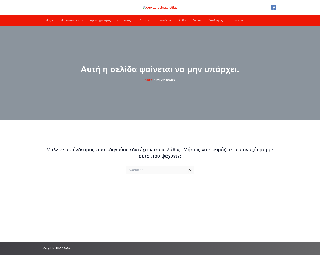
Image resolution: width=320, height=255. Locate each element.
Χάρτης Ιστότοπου (136, 229)
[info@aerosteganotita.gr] (62, 226)
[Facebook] (274, 7)
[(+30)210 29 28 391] (59, 219)
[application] (132, 20)
